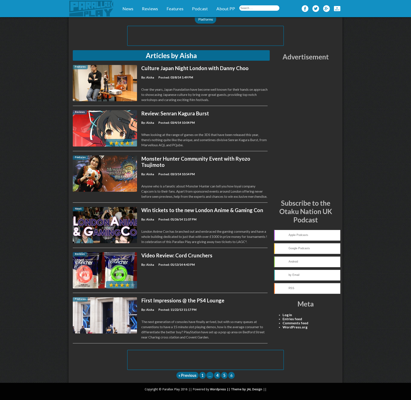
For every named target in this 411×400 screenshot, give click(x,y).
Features (175, 8)
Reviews (150, 8)
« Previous (188, 375)
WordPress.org (295, 327)
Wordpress (218, 389)
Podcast (200, 8)
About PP (225, 8)
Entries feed (292, 319)
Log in (287, 315)
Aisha (150, 77)
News (127, 8)
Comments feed (295, 323)
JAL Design (254, 389)
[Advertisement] (205, 35)
